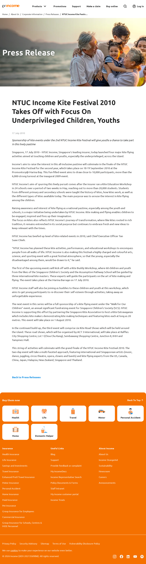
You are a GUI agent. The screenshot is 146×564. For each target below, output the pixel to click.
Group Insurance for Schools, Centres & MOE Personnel (22, 524)
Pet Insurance (9, 505)
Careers (103, 477)
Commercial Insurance (13, 516)
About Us (15, 14)
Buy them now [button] (11, 400)
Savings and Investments (14, 465)
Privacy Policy (9, 543)
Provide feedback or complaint (66, 465)
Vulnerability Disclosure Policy (84, 543)
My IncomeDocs (59, 471)
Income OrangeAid (108, 459)
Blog (53, 454)
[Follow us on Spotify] (142, 556)
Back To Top (134, 400)
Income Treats (58, 499)
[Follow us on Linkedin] (128, 556)
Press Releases (52, 14)
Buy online (112, 6)
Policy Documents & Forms (64, 482)
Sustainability (105, 465)
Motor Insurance (10, 482)
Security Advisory (28, 543)
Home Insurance (10, 494)
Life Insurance (9, 459)
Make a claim (94, 6)
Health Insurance (10, 454)
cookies (14, 550)
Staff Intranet (57, 488)
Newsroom (104, 471)
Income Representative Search (66, 477)
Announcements (107, 482)
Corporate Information (32, 14)
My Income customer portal (64, 494)
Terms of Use (59, 543)
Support (76, 6)
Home (5, 14)
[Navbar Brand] (10, 6)
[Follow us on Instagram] (114, 556)
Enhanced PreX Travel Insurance (18, 477)
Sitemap (45, 543)
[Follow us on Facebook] (121, 556)
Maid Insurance (10, 499)
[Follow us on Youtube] (135, 556)
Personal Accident (11, 488)
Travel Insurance (10, 471)
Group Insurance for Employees (18, 511)
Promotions (59, 6)
